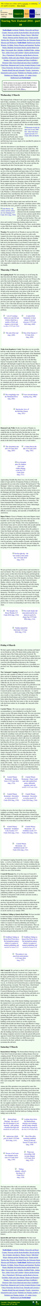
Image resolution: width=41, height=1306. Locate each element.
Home (10, 14)
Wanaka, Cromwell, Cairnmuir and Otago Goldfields (20, 60)
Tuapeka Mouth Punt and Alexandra (13, 70)
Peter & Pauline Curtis (14, 1302)
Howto (32, 14)
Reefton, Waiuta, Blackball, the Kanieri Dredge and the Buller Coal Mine (20, 47)
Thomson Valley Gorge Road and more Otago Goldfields (20, 63)
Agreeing (25, 4)
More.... (23, 89)
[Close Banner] (39, 3)
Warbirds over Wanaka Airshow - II (15, 75)
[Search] (37, 14)
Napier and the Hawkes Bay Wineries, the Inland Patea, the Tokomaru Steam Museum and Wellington (20, 40)
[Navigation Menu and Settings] (3, 13)
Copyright (3, 1302)
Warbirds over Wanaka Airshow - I (29, 73)
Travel (27, 14)
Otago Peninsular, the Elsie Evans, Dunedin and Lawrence (20, 68)
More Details (21, 6)
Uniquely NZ (18, 14)
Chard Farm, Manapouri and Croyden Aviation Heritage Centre (20, 65)
